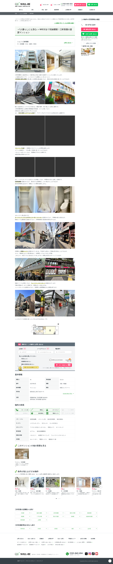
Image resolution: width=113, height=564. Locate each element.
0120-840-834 (67, 4)
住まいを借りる (31, 538)
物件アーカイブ (21, 560)
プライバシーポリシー (30, 560)
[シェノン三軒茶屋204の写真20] (65, 303)
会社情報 (93, 538)
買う (33, 9)
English (43, 544)
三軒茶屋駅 (56, 513)
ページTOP (109, 560)
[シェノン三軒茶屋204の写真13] (25, 235)
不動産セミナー (72, 538)
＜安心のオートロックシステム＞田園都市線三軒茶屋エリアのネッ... (68, 494)
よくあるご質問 (80, 542)
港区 (73, 528)
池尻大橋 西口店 (85, 55)
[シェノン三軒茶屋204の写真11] (45, 199)
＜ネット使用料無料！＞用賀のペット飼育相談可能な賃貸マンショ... (83, 494)
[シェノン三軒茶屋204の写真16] (30, 269)
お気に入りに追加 (91, 43)
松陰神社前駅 (89, 516)
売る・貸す (45, 9)
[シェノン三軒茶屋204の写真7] (25, 167)
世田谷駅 (22, 520)
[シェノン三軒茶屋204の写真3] (30, 93)
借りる (21, 9)
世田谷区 (22, 528)
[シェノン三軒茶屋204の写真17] (60, 269)
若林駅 (72, 516)
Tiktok (93, 553)
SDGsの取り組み (59, 544)
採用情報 (89, 542)
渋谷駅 (22, 513)
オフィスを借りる (21, 542)
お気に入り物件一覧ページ (86, 38)
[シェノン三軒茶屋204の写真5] (30, 130)
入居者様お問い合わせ (60, 542)
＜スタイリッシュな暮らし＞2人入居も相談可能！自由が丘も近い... (98, 494)
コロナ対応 (50, 544)
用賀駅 (22, 516)
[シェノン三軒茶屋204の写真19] (45, 303)
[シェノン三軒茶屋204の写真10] (25, 199)
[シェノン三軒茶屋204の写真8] (45, 167)
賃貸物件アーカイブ (22, 544)
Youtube (96, 553)
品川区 (89, 528)
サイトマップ (40, 560)
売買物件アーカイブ (34, 544)
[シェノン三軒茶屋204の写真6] (60, 130)
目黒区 (56, 528)
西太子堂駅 (56, 516)
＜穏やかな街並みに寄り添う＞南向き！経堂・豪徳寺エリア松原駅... (22, 494)
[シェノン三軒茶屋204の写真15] (65, 235)
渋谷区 (39, 528)
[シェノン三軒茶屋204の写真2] (60, 61)
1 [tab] (56, 498)
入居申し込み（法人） (46, 542)
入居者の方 (92, 9)
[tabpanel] (22, 486)
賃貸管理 (56, 9)
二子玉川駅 (39, 516)
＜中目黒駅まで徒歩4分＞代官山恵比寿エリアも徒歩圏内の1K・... (52, 493)
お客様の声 (68, 9)
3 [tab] (59, 498)
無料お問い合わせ (81, 4)
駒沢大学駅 (72, 513)
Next (100, 486)
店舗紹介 (80, 9)
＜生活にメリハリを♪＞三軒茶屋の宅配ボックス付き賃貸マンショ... (21, 465)
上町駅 (39, 520)
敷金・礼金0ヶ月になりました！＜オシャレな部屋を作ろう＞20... (37, 493)
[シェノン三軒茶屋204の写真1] (30, 61)
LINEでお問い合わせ (91, 34)
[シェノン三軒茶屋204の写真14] (45, 235)
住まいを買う (61, 538)
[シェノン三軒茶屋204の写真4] (60, 93)
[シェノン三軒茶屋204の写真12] (65, 199)
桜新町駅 (89, 513)
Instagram (89, 553)
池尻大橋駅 (39, 513)
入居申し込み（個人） (33, 542)
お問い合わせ (93, 4)
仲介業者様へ (71, 542)
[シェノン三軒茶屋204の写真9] (65, 167)
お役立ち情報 (83, 538)
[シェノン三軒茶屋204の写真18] (25, 303)
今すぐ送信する (64, 365)
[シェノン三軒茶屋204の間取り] (45, 330)
